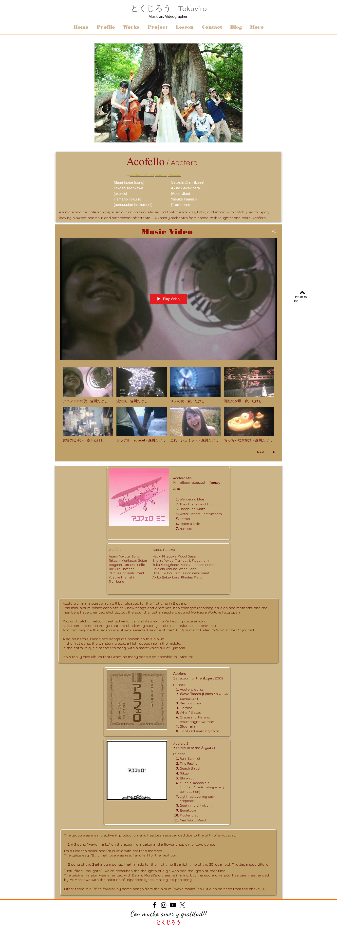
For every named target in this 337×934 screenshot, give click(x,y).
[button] (157, 27)
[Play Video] (88, 385)
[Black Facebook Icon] (154, 905)
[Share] (272, 231)
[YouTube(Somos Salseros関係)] (173, 905)
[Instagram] (163, 905)
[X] (182, 905)
